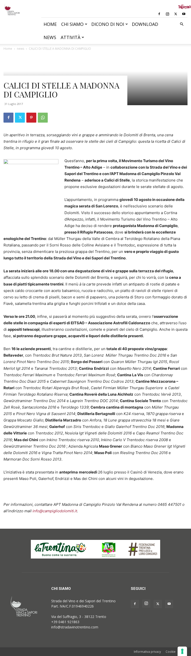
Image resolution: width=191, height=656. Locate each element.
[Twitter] (175, 13)
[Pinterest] (31, 118)
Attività (70, 37)
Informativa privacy (147, 652)
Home (50, 24)
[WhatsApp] (43, 118)
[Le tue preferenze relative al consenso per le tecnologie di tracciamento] (182, 651)
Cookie (171, 652)
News (50, 37)
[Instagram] (167, 13)
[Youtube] (184, 13)
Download (145, 24)
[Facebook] (159, 13)
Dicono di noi (107, 24)
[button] (182, 24)
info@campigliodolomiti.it (55, 511)
